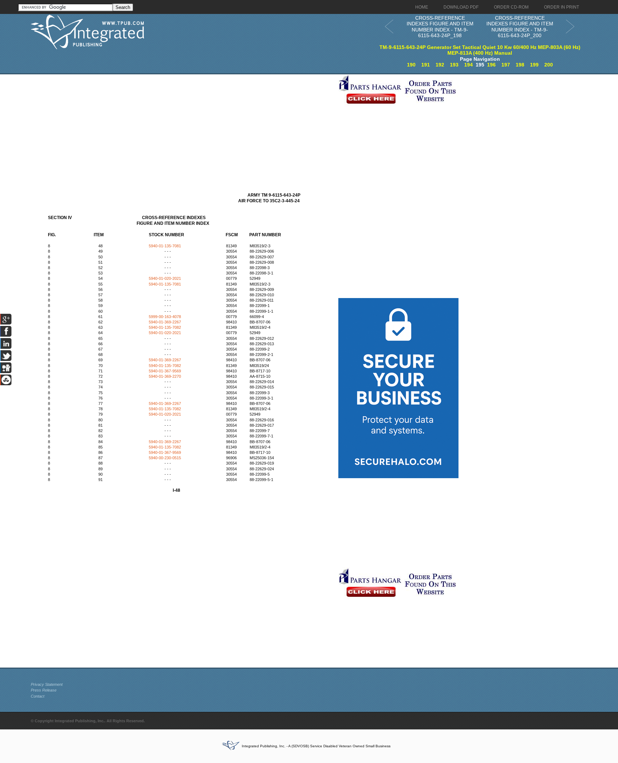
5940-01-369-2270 (165, 376)
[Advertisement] (183, 124)
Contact (37, 696)
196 (491, 65)
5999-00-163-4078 (165, 316)
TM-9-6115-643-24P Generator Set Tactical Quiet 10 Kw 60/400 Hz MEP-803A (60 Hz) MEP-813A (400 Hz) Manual (479, 50)
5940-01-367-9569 (165, 371)
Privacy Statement (47, 684)
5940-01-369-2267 (165, 322)
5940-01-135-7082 (165, 327)
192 (440, 65)
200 (548, 65)
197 (505, 65)
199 (534, 65)
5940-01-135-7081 (165, 246)
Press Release (44, 690)
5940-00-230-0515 (165, 458)
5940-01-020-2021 (165, 278)
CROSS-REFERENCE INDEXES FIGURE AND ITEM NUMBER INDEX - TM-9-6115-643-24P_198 (440, 27)
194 (468, 65)
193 (454, 65)
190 (411, 65)
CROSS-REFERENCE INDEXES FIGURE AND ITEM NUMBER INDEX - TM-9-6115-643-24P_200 (519, 27)
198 (520, 65)
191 (425, 65)
